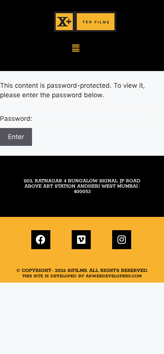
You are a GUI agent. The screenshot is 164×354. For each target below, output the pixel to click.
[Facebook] (40, 239)
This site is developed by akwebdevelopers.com (82, 276)
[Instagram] (121, 239)
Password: (17, 118)
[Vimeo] (81, 239)
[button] (75, 48)
